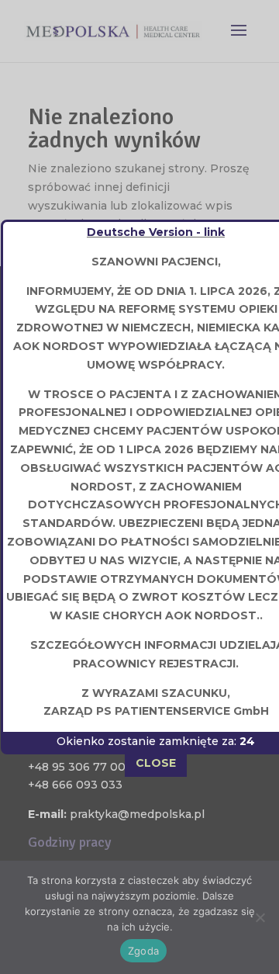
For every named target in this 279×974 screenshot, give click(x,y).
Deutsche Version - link (156, 232)
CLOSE (156, 763)
